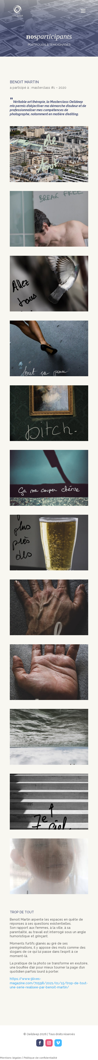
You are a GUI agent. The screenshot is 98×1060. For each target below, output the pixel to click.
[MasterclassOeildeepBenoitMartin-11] (49, 699)
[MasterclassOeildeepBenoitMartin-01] (49, 181)
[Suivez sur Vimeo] (58, 1043)
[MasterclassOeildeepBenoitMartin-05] (49, 375)
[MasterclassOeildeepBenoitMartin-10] (49, 634)
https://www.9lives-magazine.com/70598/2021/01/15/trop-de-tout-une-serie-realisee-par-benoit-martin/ (49, 983)
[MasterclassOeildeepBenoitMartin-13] (49, 828)
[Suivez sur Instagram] (49, 1043)
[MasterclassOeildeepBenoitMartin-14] (49, 893)
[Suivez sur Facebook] (40, 1043)
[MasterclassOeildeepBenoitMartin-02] (49, 245)
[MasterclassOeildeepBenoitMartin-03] (49, 310)
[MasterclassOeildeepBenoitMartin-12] (49, 763)
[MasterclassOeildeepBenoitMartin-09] (49, 569)
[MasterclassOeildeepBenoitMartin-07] (49, 505)
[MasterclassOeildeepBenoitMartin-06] (49, 440)
